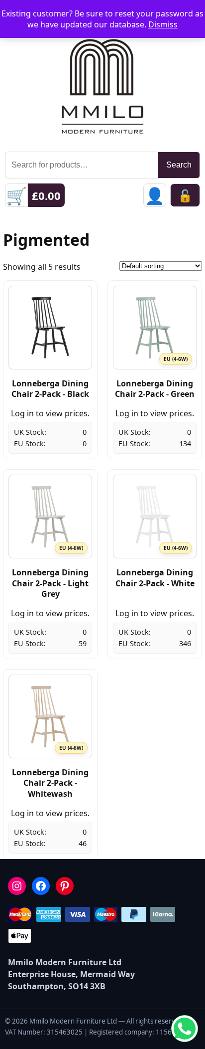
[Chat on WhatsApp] (184, 1028)
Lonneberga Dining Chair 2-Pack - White (155, 578)
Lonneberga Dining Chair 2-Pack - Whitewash (50, 783)
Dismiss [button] (163, 24)
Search (179, 165)
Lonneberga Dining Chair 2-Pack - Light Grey (50, 583)
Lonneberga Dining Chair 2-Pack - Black (50, 389)
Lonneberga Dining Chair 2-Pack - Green (155, 389)
